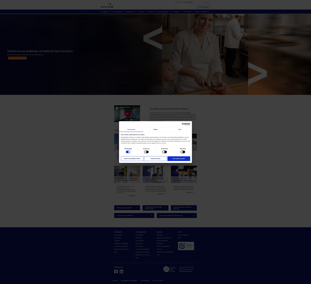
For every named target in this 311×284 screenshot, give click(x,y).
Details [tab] (156, 129)
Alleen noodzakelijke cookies (132, 158)
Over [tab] (179, 129)
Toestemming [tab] (131, 129)
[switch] (146, 152)
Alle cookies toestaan (179, 158)
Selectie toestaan (155, 158)
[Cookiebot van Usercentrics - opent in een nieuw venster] (183, 124)
